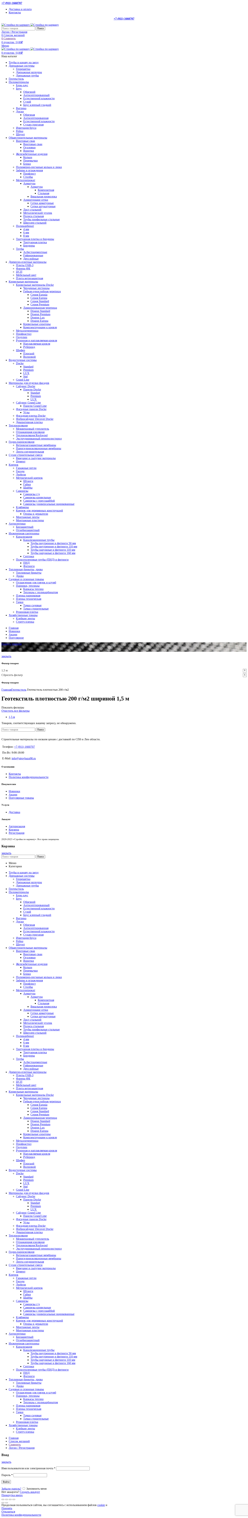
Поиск (40, 28)
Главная (6, 689)
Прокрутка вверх (12, 1495)
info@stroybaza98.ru (24, 758)
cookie (101, 1505)
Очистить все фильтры (15, 710)
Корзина (14, 829)
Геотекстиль (18, 689)
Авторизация (17, 826)
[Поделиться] (6, 1499)
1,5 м (12, 716)
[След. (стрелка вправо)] (6, 1502)
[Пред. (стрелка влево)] (2, 1502)
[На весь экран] (10, 1499)
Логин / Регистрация (21, 1447)
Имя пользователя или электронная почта (28, 1468)
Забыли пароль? (11, 1488)
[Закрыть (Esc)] (2, 1499)
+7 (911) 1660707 (11, 3)
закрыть (6, 656)
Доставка (14, 812)
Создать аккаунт (30, 1491)
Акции (13, 794)
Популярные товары (21, 797)
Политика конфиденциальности (28, 777)
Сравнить (15, 1444)
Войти (6, 1482)
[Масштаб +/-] (13, 1499)
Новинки (14, 791)
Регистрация (16, 832)
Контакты (15, 773)
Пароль (7, 1475)
